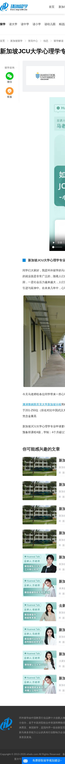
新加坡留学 (16, 40)
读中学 (25, 24)
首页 (51, 6)
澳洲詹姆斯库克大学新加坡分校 (42, 404)
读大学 (13, 24)
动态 (45, 40)
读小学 (37, 24)
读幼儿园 (49, 24)
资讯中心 (33, 40)
